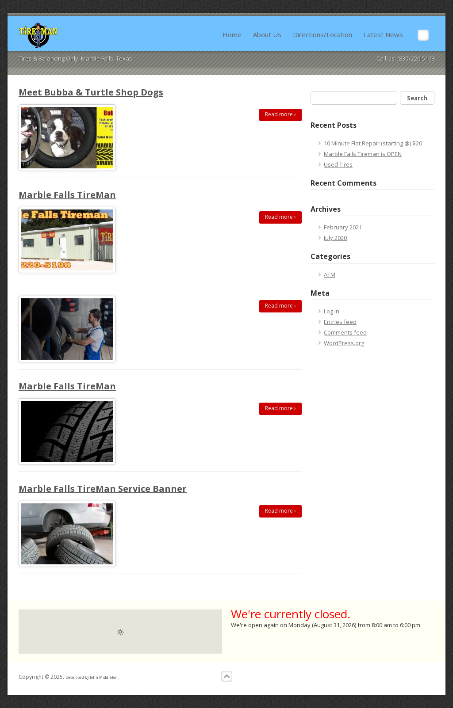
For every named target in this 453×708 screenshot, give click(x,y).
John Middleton (104, 677)
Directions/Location (322, 34)
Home (232, 34)
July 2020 (335, 238)
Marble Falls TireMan (67, 195)
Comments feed (345, 332)
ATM (329, 274)
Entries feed (340, 322)
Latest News (383, 34)
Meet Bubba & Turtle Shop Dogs (91, 92)
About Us (267, 34)
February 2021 (343, 227)
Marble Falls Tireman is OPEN (363, 154)
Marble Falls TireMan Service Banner (103, 489)
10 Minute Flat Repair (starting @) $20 (373, 143)
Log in (331, 311)
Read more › (280, 114)
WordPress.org (344, 343)
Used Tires (338, 164)
